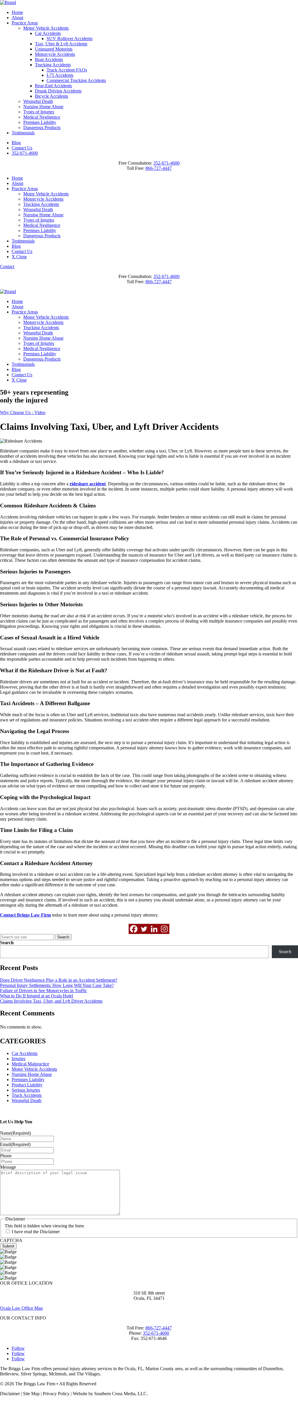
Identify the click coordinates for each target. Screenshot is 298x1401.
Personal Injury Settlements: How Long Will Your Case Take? (57, 985)
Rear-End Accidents (53, 85)
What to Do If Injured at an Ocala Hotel (36, 995)
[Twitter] (144, 929)
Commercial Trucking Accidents (76, 80)
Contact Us (22, 147)
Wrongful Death (38, 101)
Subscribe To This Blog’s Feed (28, 1110)
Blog (16, 142)
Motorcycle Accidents (55, 54)
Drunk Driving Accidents (58, 90)
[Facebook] (134, 929)
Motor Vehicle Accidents (46, 28)
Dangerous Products (42, 127)
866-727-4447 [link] (159, 168)
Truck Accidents (27, 1095)
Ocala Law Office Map (21, 1308)
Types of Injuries (38, 111)
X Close (19, 256)
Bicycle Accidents (51, 96)
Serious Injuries (26, 1090)
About (17, 17)
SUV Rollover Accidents (70, 38)
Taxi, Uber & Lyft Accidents (61, 43)
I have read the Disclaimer (36, 1231)
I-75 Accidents (60, 75)
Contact (7, 266)
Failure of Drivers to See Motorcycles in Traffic (43, 990)
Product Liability (27, 1084)
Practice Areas (25, 22)
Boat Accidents (49, 59)
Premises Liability (39, 122)
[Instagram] (164, 929)
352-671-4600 (25, 153)
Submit (8, 1246)
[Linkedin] (154, 929)
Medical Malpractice (30, 1063)
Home (17, 12)
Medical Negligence (41, 117)
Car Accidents (48, 33)
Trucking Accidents (53, 64)
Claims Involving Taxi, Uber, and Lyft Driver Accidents (51, 1001)
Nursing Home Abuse (43, 106)
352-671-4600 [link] (166, 163)
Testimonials (23, 132)
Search (7, 942)
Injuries (18, 1058)
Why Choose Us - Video (22, 412)
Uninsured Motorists (53, 49)
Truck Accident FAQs (67, 69)
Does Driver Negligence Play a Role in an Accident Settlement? (58, 980)
